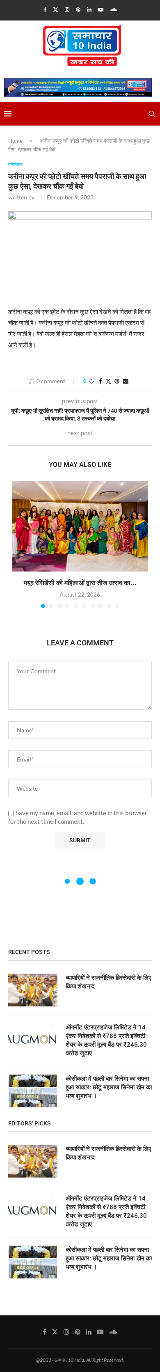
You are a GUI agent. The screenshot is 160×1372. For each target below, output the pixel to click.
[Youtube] (100, 9)
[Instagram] (67, 9)
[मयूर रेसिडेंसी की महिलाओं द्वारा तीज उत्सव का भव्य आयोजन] (80, 526)
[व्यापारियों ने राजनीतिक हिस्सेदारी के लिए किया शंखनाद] (32, 990)
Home (15, 140)
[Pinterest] (78, 9)
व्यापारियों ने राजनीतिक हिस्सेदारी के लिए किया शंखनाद (108, 982)
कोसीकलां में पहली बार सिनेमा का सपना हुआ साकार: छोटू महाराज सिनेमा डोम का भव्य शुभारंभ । (109, 1087)
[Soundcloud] (113, 9)
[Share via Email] (125, 380)
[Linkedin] (89, 9)
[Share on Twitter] (108, 380)
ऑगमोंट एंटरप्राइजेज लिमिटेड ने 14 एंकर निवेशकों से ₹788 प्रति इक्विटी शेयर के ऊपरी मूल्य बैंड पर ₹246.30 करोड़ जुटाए (106, 1040)
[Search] (152, 114)
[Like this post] (91, 380)
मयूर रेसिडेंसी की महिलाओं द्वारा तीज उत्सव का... (80, 583)
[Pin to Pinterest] (116, 380)
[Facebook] (44, 9)
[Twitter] (55, 9)
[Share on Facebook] (100, 380)
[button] (19, 544)
